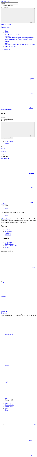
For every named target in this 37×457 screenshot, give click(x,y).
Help (6, 408)
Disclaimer (8, 233)
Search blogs (31, 44)
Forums (7, 32)
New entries (8, 44)
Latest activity (9, 141)
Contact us (4, 204)
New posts (8, 34)
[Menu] (1, 26)
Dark (31, 108)
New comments (17, 44)
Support (7, 247)
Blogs (6, 43)
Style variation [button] (5, 158)
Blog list (24, 44)
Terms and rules (9, 405)
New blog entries (27, 38)
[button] (15, 64)
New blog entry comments (20, 39)
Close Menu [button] (4, 205)
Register (7, 143)
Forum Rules (8, 231)
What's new (8, 36)
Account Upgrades (10, 46)
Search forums (15, 34)
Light (31, 93)
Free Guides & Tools (11, 245)
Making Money (9, 244)
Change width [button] (9, 400)
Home (6, 31)
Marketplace (8, 242)
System (31, 78)
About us (7, 229)
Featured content (10, 38)
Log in (3, 148)
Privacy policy (9, 406)
